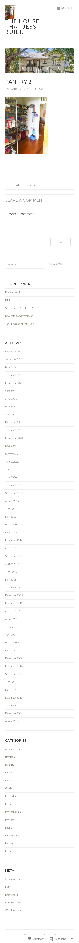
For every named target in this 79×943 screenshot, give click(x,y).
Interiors (9, 819)
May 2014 (10, 689)
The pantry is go (20, 185)
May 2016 (10, 579)
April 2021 (11, 414)
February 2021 (13, 422)
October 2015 (13, 611)
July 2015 (10, 626)
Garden (9, 788)
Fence (8, 780)
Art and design (13, 749)
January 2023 (13, 375)
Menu (66, 8)
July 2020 (10, 469)
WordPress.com (13, 910)
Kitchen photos (13, 300)
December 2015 (14, 595)
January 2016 (13, 587)
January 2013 (13, 705)
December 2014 (14, 658)
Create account (13, 879)
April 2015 (11, 634)
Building (9, 764)
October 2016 (13, 548)
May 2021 (10, 406)
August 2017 (12, 501)
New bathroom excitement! (19, 315)
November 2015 (14, 603)
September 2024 (14, 359)
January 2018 (13, 485)
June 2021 (11, 398)
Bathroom (10, 756)
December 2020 (14, 438)
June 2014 (11, 681)
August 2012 (12, 721)
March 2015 (12, 642)
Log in (8, 886)
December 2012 (14, 713)
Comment (60, 242)
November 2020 (14, 445)
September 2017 (14, 493)
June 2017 (11, 508)
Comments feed (13, 902)
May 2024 (10, 367)
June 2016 (11, 571)
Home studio (11, 796)
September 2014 (14, 674)
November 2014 (14, 666)
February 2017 (13, 532)
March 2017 (12, 524)
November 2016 (14, 540)
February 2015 (13, 650)
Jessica (37, 88)
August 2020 (12, 461)
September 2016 (14, 556)
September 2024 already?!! (20, 307)
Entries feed (11, 894)
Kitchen (9, 827)
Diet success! (12, 292)
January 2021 (13, 430)
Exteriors (10, 772)
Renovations (11, 843)
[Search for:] (25, 264)
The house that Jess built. (22, 26)
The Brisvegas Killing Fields (19, 323)
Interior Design (13, 811)
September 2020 (14, 453)
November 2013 (14, 697)
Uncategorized (12, 851)
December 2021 (14, 383)
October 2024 (13, 351)
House (8, 804)
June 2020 (11, 477)
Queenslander (12, 835)
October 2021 (13, 390)
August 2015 (12, 619)
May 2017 (10, 516)
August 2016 (12, 563)
